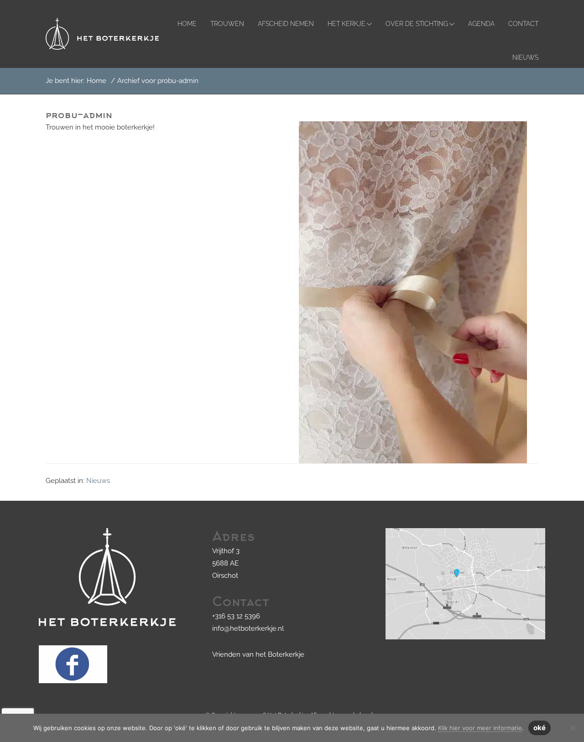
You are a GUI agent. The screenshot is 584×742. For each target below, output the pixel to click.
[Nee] (572, 727)
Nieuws (98, 481)
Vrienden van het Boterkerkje (258, 654)
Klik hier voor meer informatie (480, 728)
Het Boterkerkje (54, 15)
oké (539, 727)
